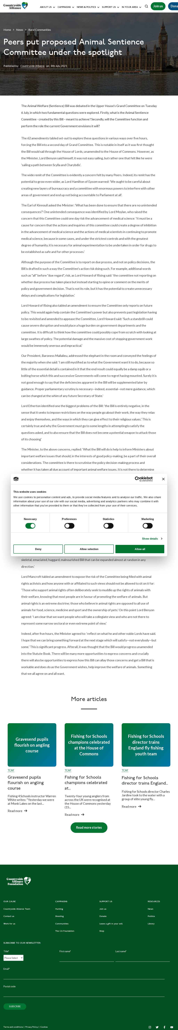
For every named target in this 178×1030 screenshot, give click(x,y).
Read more (15, 811)
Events (126, 38)
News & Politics (86, 7)
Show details (150, 538)
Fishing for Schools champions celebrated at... (86, 783)
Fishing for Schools (68, 69)
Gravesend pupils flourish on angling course (26, 783)
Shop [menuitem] (101, 931)
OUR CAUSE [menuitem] (9, 902)
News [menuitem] (150, 909)
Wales (126, 15)
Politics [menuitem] (151, 916)
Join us (158, 6)
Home (7, 29)
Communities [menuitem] (61, 924)
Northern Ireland (131, 30)
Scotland (127, 23)
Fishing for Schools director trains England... (145, 781)
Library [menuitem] (151, 924)
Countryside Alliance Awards (73, 77)
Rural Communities (39, 29)
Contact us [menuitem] (8, 916)
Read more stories (86, 825)
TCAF (11, 770)
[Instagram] (150, 1027)
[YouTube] (172, 1027)
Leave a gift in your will (114, 46)
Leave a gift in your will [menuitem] (111, 924)
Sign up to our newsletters (55, 15)
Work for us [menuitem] (9, 924)
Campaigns (64, 7)
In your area (130, 7)
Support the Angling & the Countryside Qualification (129, 61)
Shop (104, 54)
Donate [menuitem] (103, 916)
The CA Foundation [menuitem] (64, 931)
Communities (65, 54)
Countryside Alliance (32, 65)
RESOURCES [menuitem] (154, 902)
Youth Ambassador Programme (118, 77)
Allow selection (89, 549)
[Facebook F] (164, 1027)
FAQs (44, 23)
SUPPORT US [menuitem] (105, 902)
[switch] (69, 525)
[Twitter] (157, 1027)
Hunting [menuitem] (59, 909)
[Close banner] (163, 479)
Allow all (140, 549)
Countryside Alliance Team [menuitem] (16, 909)
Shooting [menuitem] (59, 916)
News (19, 29)
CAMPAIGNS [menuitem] (61, 902)
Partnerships (108, 69)
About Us (46, 7)
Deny (38, 549)
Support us (109, 7)
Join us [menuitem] (102, 909)
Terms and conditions (13, 1027)
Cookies (44, 1027)
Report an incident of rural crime (83, 61)
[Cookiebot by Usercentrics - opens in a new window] (137, 479)
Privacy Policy (31, 1027)
